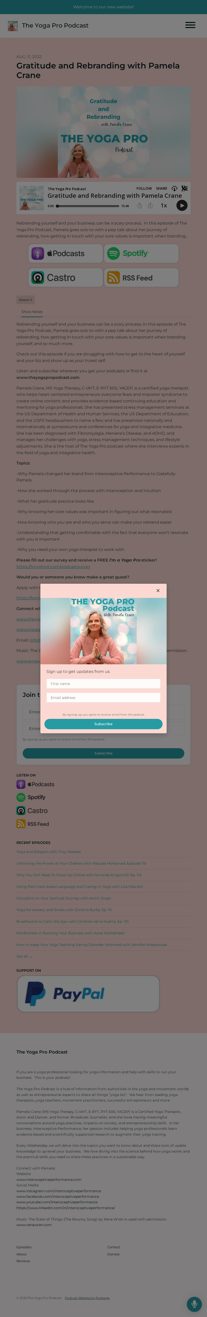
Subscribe (103, 724)
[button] (158, 591)
